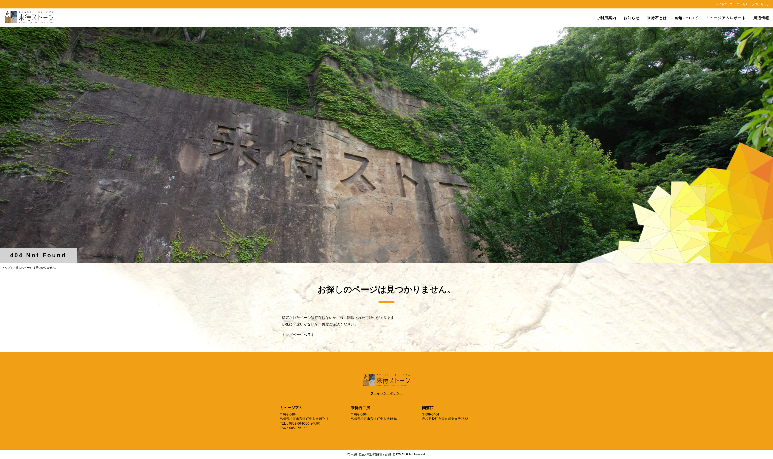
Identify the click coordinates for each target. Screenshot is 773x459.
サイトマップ (724, 4)
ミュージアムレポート (726, 18)
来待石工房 (360, 408)
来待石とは (657, 18)
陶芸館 (428, 408)
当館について (686, 18)
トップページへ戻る (298, 335)
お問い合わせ (760, 4)
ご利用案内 (606, 18)
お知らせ (632, 18)
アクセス (742, 4)
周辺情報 (761, 18)
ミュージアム (291, 408)
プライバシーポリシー (386, 393)
